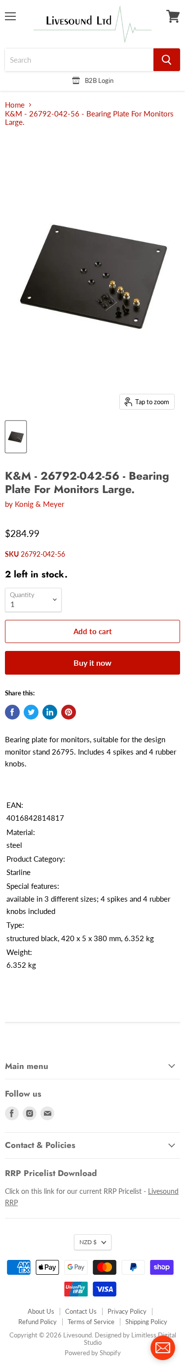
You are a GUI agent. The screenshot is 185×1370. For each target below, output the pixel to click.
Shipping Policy (146, 1322)
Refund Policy (37, 1322)
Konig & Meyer (39, 503)
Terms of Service (91, 1322)
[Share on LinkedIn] (49, 712)
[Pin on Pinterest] (68, 712)
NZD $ (88, 1242)
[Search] (166, 59)
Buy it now (92, 662)
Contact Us (81, 1311)
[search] (79, 59)
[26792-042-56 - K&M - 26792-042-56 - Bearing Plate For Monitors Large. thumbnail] (15, 437)
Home (15, 105)
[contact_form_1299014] (162, 1347)
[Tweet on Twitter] (31, 712)
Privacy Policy (127, 1311)
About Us (41, 1311)
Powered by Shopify (93, 1353)
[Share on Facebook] (12, 712)
